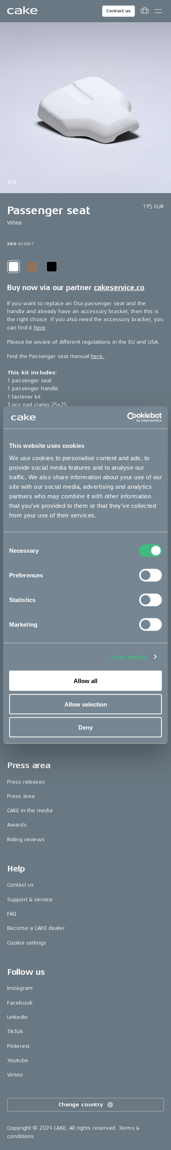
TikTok (15, 1031)
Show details (128, 656)
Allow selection (85, 704)
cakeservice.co (119, 288)
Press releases (26, 782)
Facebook (20, 1003)
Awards (17, 825)
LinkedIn (17, 1017)
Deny (85, 727)
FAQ (11, 914)
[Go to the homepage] (22, 11)
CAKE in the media (29, 810)
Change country (80, 1104)
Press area (21, 796)
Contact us (118, 11)
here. (98, 356)
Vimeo (15, 1075)
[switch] (150, 575)
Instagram (20, 988)
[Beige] (32, 266)
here (40, 328)
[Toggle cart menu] (145, 11)
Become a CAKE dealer (36, 928)
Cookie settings (26, 943)
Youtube (17, 1060)
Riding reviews (26, 839)
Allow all (85, 681)
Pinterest (18, 1046)
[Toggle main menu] (158, 11)
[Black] (51, 266)
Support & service (29, 899)
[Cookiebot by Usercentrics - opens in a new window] (127, 417)
